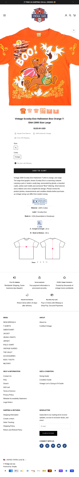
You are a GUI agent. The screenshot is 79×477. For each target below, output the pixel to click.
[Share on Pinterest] (43, 262)
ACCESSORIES (9, 356)
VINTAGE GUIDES (10, 348)
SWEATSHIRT (8, 330)
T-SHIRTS (7, 326)
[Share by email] (46, 262)
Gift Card (6, 387)
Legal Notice (8, 402)
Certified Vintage (46, 326)
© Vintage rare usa (9, 464)
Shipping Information (10, 415)
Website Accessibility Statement (15, 398)
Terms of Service (9, 391)
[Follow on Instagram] (47, 446)
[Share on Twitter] (40, 262)
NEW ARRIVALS (9, 322)
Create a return (8, 419)
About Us (43, 322)
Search (6, 383)
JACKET (6, 333)
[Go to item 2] (30, 111)
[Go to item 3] (36, 111)
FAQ (5, 380)
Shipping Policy (9, 426)
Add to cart (40, 171)
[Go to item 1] (23, 111)
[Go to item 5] (49, 111)
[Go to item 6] (56, 111)
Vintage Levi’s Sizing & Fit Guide (52, 383)
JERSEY (6, 341)
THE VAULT (7, 352)
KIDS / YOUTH (8, 360)
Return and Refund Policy (12, 430)
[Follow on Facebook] (42, 446)
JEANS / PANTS (9, 337)
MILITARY (7, 363)
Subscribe (48, 433)
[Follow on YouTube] (59, 446)
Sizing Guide (44, 376)
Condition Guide (45, 380)
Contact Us (7, 376)
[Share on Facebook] (37, 262)
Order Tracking (8, 422)
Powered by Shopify (10, 466)
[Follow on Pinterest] (53, 446)
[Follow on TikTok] (65, 446)
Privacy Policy (8, 395)
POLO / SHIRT (8, 345)
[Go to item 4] (43, 111)
